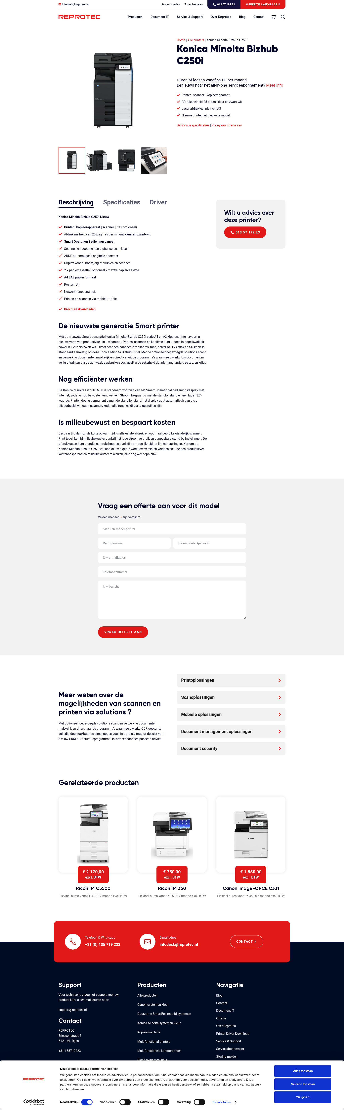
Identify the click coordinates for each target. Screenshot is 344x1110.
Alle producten (147, 995)
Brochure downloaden (80, 309)
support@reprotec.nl (73, 1010)
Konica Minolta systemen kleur (159, 1023)
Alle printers (196, 40)
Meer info (274, 85)
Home (181, 40)
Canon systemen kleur (152, 1005)
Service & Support (228, 1041)
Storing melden (226, 1056)
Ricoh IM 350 (172, 888)
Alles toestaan (303, 1071)
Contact (221, 1003)
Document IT (225, 1010)
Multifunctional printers (153, 1042)
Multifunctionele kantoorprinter (159, 1051)
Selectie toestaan (303, 1084)
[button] (145, 17)
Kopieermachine (148, 1032)
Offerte (221, 1018)
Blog (219, 995)
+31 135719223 (70, 1051)
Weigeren (302, 1097)
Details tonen (221, 1102)
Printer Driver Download (232, 1034)
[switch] (125, 1102)
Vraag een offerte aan (227, 125)
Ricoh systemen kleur (152, 1060)
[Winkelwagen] (273, 17)
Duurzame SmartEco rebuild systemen (164, 1014)
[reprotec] (79, 17)
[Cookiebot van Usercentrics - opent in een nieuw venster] (33, 1102)
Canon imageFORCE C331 (251, 888)
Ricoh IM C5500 (93, 888)
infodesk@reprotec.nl (75, 4)
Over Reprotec (226, 1026)
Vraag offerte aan (123, 632)
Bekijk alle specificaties (193, 125)
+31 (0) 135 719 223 (102, 944)
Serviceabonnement (230, 1049)
